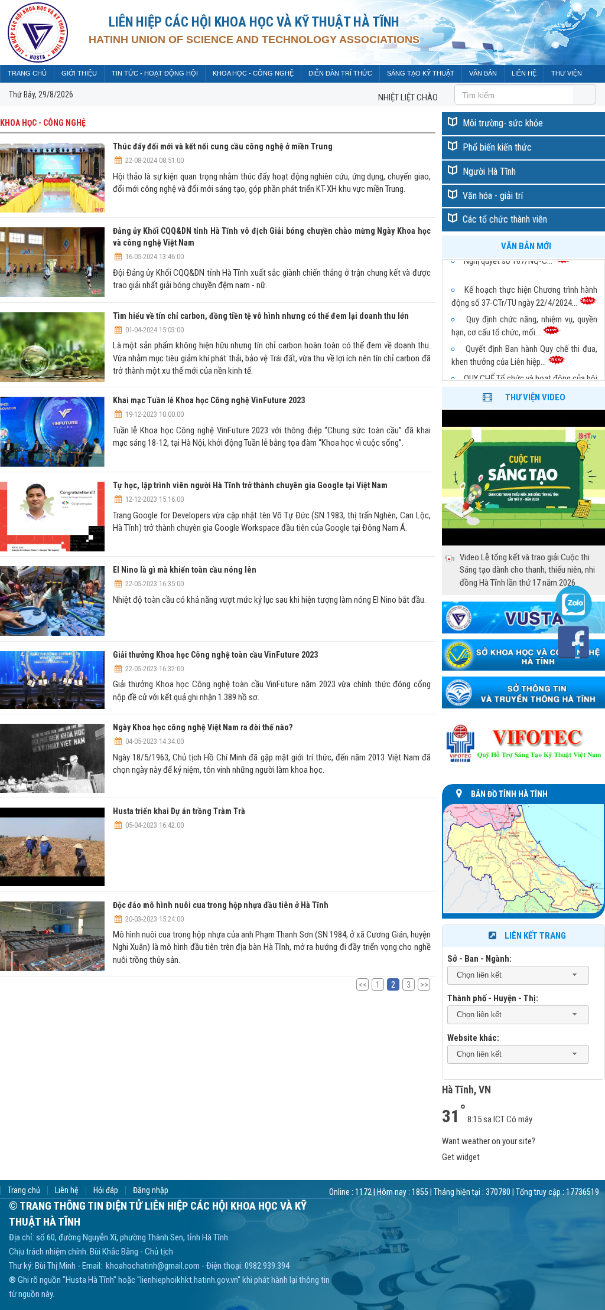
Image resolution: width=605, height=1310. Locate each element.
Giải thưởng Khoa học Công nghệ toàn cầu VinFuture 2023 (215, 654)
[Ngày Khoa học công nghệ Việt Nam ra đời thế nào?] (52, 760)
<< (363, 984)
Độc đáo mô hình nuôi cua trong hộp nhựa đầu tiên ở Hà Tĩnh (220, 905)
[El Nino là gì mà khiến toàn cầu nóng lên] (52, 602)
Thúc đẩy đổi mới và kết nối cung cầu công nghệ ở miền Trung (223, 146)
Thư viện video (535, 397)
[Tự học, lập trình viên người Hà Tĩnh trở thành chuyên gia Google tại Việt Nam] (52, 518)
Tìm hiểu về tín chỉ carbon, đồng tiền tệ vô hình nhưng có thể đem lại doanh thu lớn (261, 316)
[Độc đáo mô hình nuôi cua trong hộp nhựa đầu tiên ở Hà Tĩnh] (52, 938)
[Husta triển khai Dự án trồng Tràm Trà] (52, 849)
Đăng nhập (150, 1190)
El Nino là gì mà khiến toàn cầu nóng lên (184, 569)
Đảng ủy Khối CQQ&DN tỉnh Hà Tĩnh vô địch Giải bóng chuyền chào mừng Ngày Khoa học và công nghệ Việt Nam (272, 236)
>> (424, 984)
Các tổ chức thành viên (505, 219)
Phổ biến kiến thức (497, 147)
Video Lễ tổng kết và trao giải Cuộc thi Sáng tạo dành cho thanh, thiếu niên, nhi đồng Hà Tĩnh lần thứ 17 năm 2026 (527, 570)
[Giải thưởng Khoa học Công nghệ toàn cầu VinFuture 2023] (52, 682)
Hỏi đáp (105, 1190)
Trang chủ (24, 1190)
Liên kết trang (535, 935)
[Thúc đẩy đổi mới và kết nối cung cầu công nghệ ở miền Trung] (52, 179)
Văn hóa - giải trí (493, 195)
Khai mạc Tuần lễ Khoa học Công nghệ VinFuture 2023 (209, 400)
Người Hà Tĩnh (489, 171)
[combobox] (518, 975)
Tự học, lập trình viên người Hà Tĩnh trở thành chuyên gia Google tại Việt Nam (250, 485)
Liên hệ (67, 1190)
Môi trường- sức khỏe (503, 123)
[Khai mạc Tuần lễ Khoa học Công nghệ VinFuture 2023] (52, 434)
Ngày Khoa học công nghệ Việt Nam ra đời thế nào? (202, 727)
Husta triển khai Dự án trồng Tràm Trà (179, 811)
